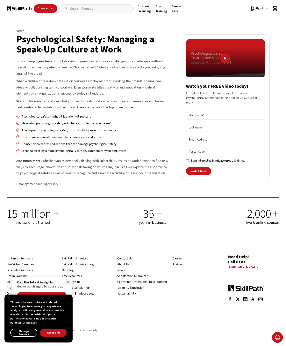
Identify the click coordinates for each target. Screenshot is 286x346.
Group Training (17, 276)
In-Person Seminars (20, 258)
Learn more (30, 323)
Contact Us (124, 258)
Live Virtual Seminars (20, 264)
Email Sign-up (71, 282)
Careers (178, 258)
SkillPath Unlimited (75, 258)
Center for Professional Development (142, 282)
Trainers (178, 264)
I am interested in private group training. (218, 161)
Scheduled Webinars (20, 270)
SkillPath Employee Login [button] (79, 293)
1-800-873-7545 (243, 267)
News (121, 270)
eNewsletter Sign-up (76, 288)
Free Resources (72, 276)
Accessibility (89, 330)
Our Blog (68, 270)
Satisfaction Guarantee (132, 276)
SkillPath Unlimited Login (79, 264)
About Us (123, 264)
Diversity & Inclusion (130, 288)
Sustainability (126, 293)
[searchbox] (96, 8)
